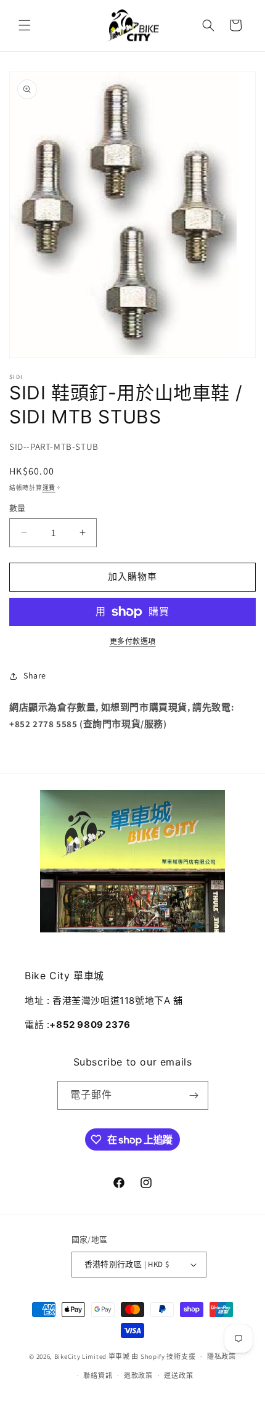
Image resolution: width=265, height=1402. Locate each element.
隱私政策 (221, 1356)
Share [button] (34, 675)
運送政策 (178, 1375)
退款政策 (138, 1375)
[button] (24, 25)
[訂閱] (194, 1095)
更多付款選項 (133, 641)
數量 (17, 508)
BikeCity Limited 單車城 (92, 1356)
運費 (49, 488)
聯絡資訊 (97, 1375)
